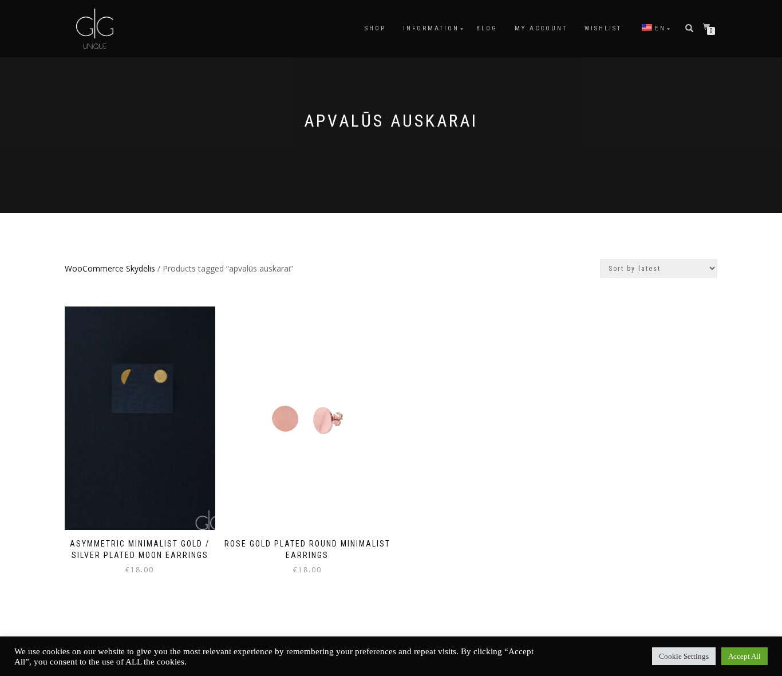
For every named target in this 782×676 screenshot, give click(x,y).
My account (541, 28)
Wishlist (603, 28)
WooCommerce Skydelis (110, 268)
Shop (375, 28)
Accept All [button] (744, 656)
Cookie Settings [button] (684, 656)
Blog (486, 28)
